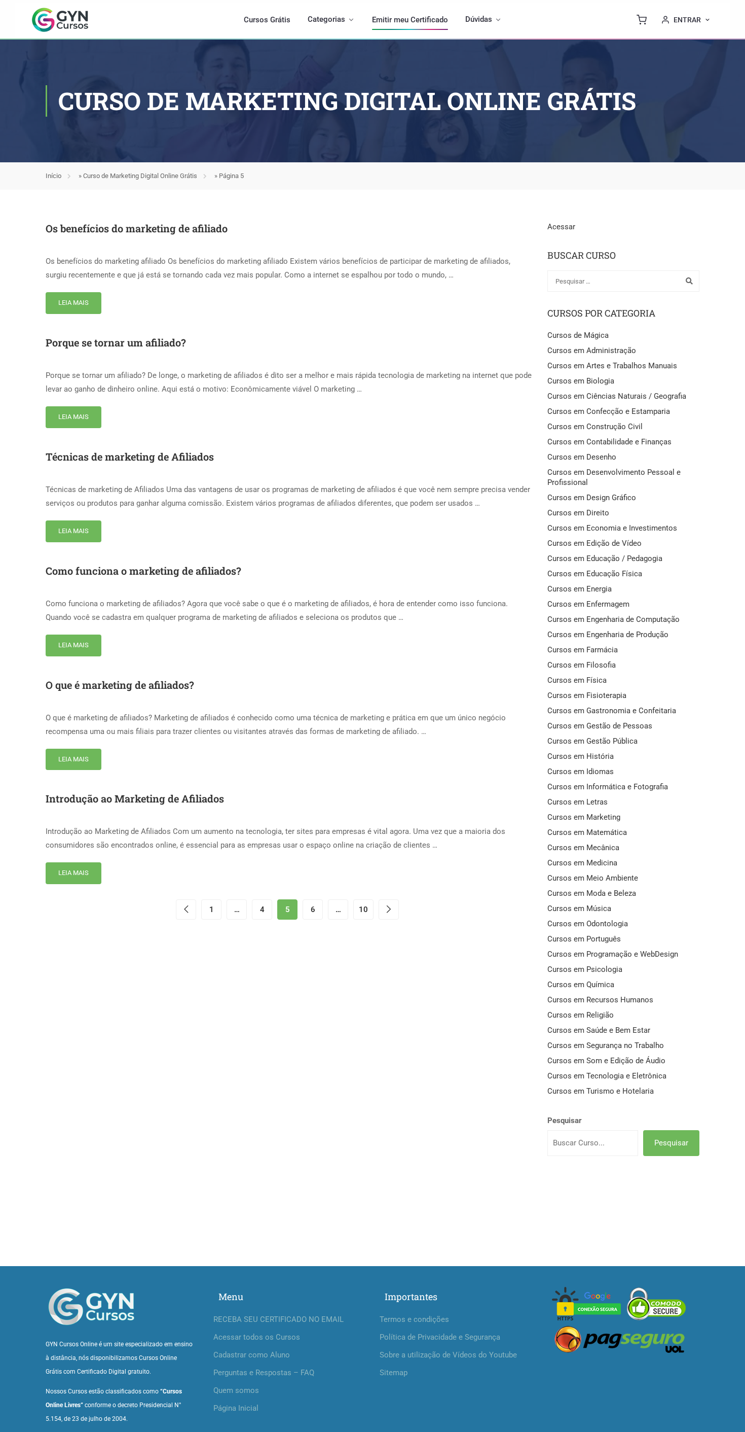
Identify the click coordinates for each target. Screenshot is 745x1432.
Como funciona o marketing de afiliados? (143, 570)
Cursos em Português (584, 939)
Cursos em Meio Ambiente (592, 878)
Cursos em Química (580, 984)
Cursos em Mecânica (583, 847)
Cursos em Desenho (581, 457)
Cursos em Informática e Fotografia (607, 786)
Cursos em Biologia (580, 381)
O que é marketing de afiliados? (120, 684)
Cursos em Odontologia (587, 923)
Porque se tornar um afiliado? (116, 342)
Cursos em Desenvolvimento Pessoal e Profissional (614, 477)
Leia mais (73, 302)
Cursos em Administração (591, 350)
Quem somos (236, 1390)
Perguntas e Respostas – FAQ (263, 1372)
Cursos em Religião (580, 1015)
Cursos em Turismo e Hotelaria (600, 1091)
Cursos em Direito (578, 512)
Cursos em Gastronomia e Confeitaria (611, 710)
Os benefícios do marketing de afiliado (137, 228)
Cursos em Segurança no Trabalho (605, 1045)
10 (363, 909)
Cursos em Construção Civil (595, 426)
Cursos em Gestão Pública (592, 741)
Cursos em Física (577, 680)
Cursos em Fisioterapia (586, 695)
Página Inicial (235, 1408)
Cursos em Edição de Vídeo (594, 543)
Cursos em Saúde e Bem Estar (598, 1030)
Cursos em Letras (577, 802)
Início (53, 176)
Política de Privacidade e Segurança (440, 1337)
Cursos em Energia (579, 588)
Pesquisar (564, 1120)
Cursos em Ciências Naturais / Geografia (616, 396)
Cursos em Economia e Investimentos (612, 528)
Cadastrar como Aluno (251, 1354)
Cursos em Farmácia (582, 649)
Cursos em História (580, 756)
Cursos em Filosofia (581, 665)
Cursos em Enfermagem (588, 604)
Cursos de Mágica (578, 335)
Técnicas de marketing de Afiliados (130, 456)
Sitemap (393, 1372)
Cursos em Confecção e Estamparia (608, 411)
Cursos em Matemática (587, 832)
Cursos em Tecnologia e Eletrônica (606, 1075)
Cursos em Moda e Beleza (591, 893)
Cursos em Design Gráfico (591, 497)
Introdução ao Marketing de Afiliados (135, 798)
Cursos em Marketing (583, 817)
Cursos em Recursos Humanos (600, 999)
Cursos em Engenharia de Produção (607, 634)
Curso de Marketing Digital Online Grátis (140, 176)
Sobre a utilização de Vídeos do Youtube (448, 1354)
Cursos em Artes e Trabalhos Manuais (612, 365)
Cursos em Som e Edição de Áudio (606, 1060)
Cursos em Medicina (582, 862)
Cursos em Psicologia (584, 969)
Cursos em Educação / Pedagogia (604, 558)
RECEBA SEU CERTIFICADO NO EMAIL (278, 1319)
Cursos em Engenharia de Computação (613, 619)
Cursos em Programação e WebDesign (612, 954)
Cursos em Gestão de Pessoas (599, 725)
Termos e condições (414, 1319)
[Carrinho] (641, 19)
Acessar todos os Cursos (256, 1337)
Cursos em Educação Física (594, 573)
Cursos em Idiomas (580, 771)
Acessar (561, 226)
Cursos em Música (579, 908)
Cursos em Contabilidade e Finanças (609, 441)
